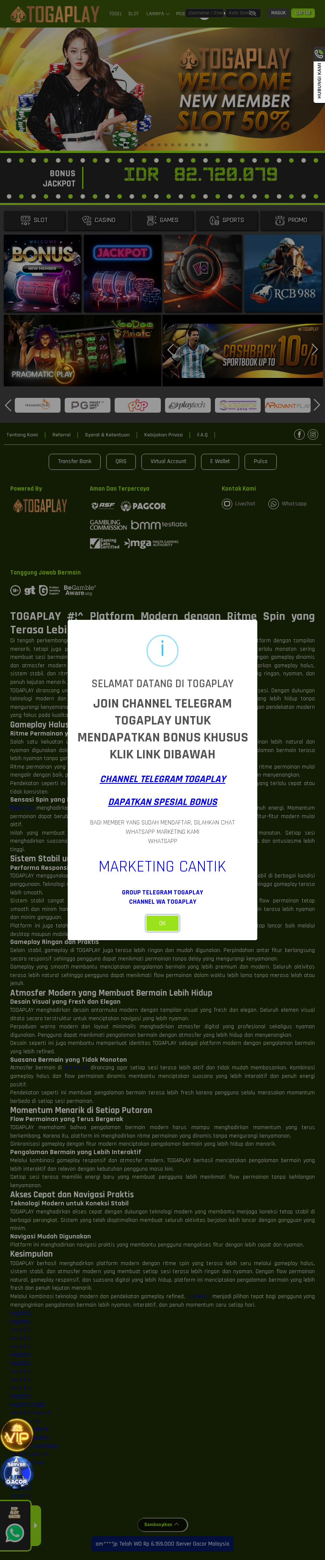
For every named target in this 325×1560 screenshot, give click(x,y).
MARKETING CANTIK (162, 866)
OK (162, 923)
